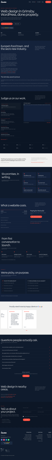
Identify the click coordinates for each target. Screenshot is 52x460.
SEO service (9, 71)
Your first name (25, 407)
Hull (8, 394)
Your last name (40, 407)
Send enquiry (27, 419)
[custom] (8, 440)
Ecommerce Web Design (28, 434)
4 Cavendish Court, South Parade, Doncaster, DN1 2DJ (6, 437)
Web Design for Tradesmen (27, 437)
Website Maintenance (39, 437)
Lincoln (15, 394)
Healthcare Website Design (27, 439)
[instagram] (4, 440)
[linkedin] (6, 440)
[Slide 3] (26, 330)
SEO (41, 439)
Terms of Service (49, 434)
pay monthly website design (8, 397)
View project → (49, 122)
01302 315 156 (3, 435)
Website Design (40, 434)
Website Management (39, 438)
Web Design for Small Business (27, 438)
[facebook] (2, 440)
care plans (13, 71)
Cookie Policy (49, 437)
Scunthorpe (11, 394)
